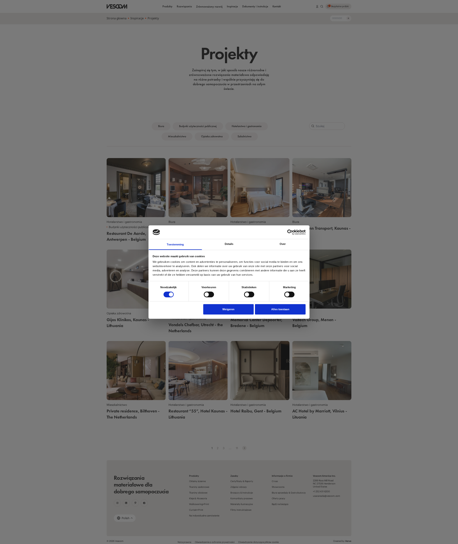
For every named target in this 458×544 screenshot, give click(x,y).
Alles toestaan (280, 309)
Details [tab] (229, 243)
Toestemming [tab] (175, 244)
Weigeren (228, 309)
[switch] (209, 294)
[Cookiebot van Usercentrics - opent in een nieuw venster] (290, 232)
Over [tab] (283, 243)
